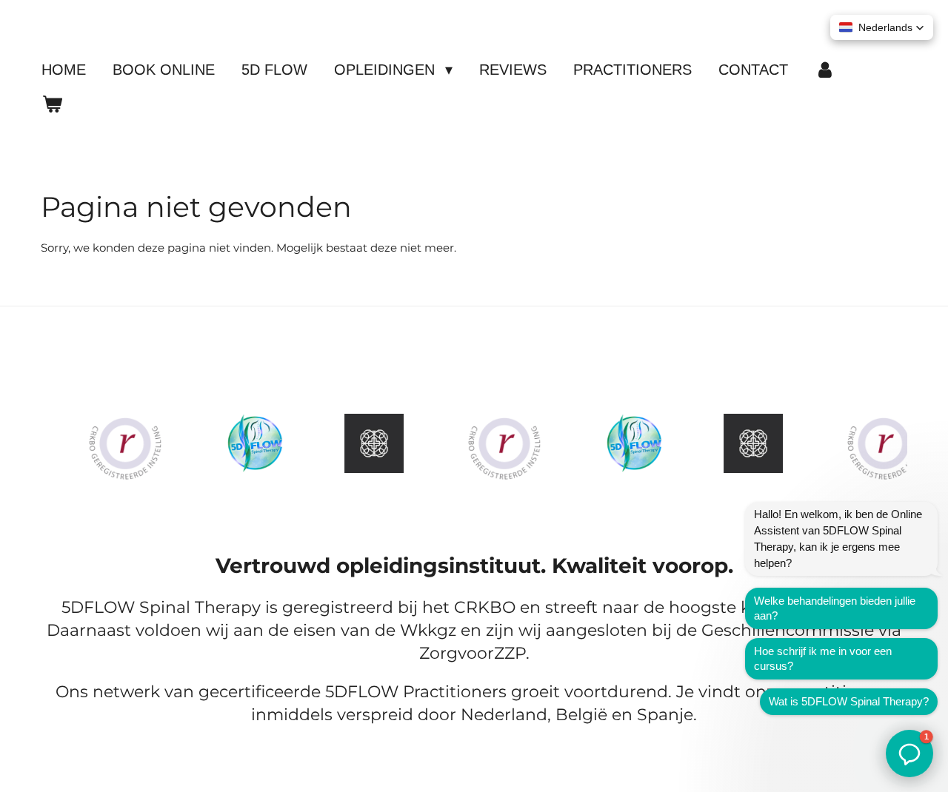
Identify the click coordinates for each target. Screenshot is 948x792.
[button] (881, 27)
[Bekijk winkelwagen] (52, 104)
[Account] (825, 70)
